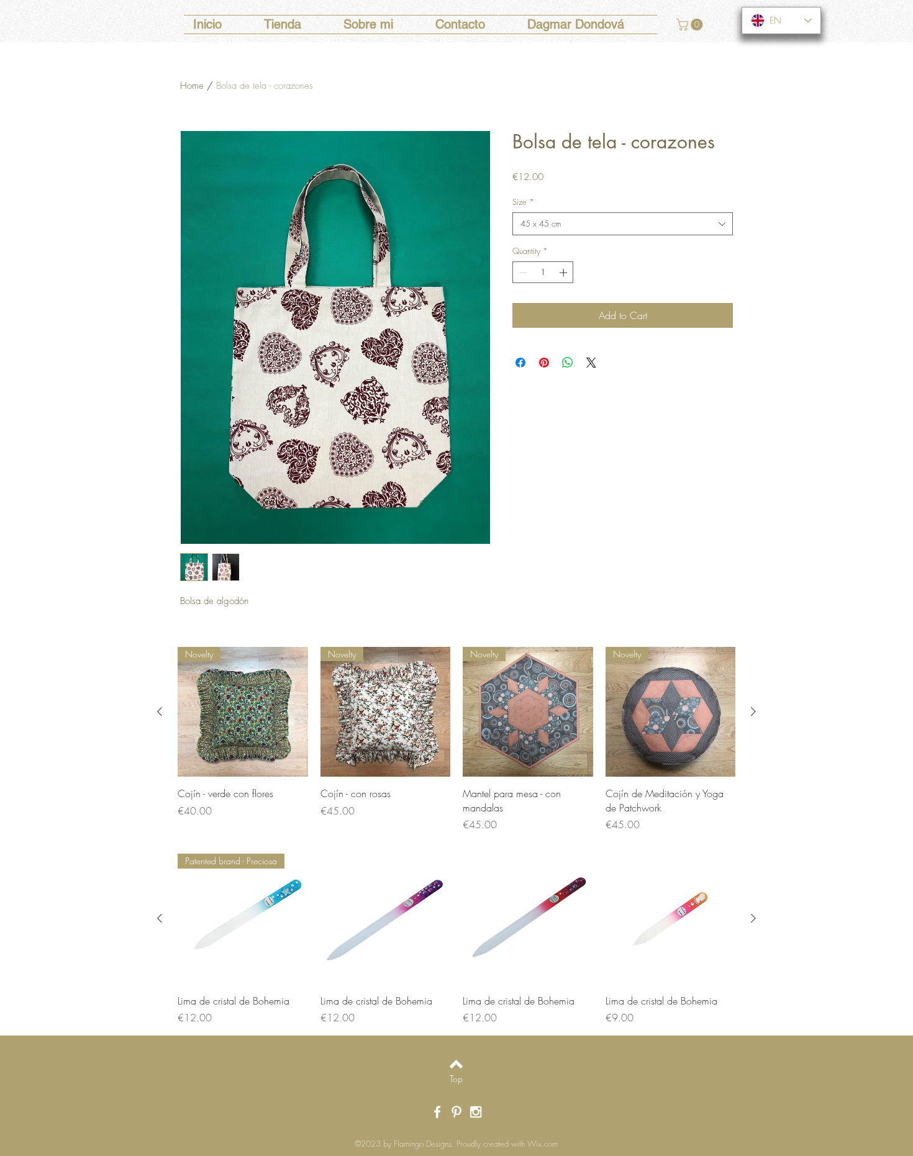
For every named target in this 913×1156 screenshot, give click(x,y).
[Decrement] (521, 272)
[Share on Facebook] (520, 362)
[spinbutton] (543, 272)
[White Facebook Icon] (437, 1112)
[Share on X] (591, 362)
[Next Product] (753, 711)
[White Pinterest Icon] (456, 1112)
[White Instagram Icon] (476, 1112)
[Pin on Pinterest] (544, 362)
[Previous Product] (159, 711)
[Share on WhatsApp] (567, 362)
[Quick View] (385, 919)
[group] (456, 739)
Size (523, 201)
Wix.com (542, 1143)
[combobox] (622, 223)
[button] (691, 24)
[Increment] (564, 272)
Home (192, 85)
